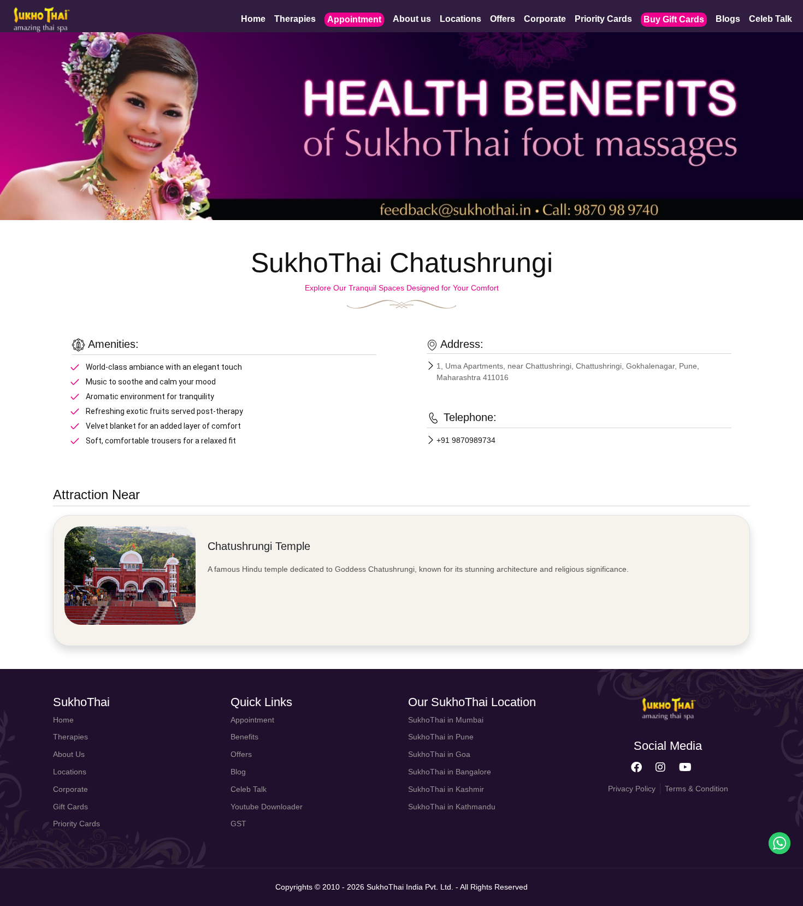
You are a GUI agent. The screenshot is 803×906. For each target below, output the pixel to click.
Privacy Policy (632, 788)
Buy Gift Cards (673, 19)
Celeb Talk (770, 18)
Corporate (545, 18)
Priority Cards (603, 18)
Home (253, 18)
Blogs (728, 18)
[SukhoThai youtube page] (685, 768)
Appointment (354, 19)
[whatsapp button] (779, 843)
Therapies (295, 18)
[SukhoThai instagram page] (660, 768)
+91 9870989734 (465, 440)
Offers (502, 18)
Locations (460, 18)
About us (412, 18)
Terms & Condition (696, 788)
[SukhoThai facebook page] (636, 768)
